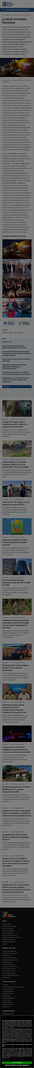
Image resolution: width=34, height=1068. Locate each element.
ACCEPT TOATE (17, 1062)
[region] (17, 1041)
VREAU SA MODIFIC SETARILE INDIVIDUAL (17, 1065)
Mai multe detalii (12, 1027)
